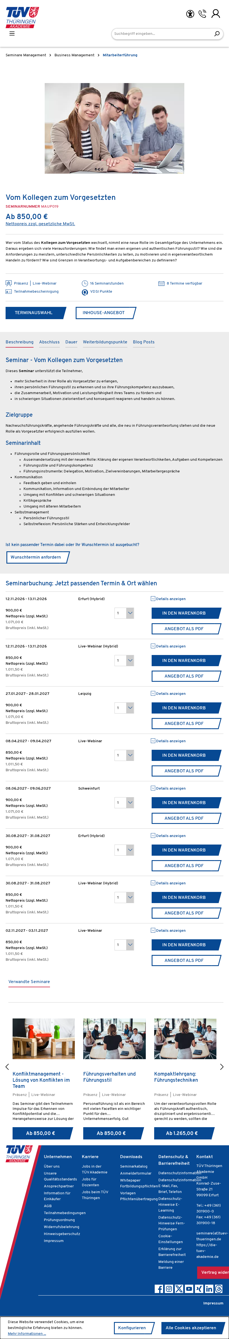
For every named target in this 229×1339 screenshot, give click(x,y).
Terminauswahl (34, 313)
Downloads (131, 1157)
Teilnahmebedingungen (65, 1213)
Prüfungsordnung (59, 1220)
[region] (114, 128)
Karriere (90, 1157)
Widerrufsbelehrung (61, 1227)
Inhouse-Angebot (104, 313)
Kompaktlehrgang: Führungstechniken (176, 1077)
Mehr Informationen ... (27, 1334)
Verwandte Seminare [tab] (29, 982)
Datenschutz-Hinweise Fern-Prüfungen (171, 1223)
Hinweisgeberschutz (62, 1234)
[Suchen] (216, 34)
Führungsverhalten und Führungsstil (109, 1077)
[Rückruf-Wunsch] (202, 13)
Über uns (52, 1167)
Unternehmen (58, 1157)
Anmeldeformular (135, 1173)
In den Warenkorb (184, 613)
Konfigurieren (132, 1328)
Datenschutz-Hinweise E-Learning (170, 1205)
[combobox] (161, 34)
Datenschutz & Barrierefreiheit (174, 1160)
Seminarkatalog (133, 1167)
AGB (48, 1206)
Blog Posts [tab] (144, 342)
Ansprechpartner (59, 1186)
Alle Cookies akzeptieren (191, 1328)
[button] (7, 1068)
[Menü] (12, 33)
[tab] (20, 343)
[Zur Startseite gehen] (22, 17)
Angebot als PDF (184, 629)
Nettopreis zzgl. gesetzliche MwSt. (40, 224)
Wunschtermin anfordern (36, 557)
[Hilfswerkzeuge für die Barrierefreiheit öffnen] (190, 14)
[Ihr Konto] (215, 13)
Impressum (54, 1241)
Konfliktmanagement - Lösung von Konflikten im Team (41, 1080)
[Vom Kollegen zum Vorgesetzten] (114, 128)
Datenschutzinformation (179, 1173)
